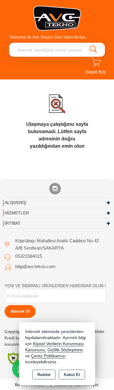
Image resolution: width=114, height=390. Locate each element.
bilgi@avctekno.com (35, 266)
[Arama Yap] (93, 49)
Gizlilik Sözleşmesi (65, 350)
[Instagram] (55, 188)
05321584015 (28, 256)
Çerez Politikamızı (48, 356)
